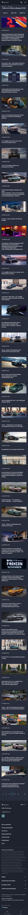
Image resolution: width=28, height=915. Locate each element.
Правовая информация (7, 898)
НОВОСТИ (22, 13)
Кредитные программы (8, 881)
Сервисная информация (9, 888)
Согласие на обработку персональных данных (13, 900)
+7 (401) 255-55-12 (6, 812)
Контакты (4, 831)
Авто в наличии (6, 824)
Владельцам (5, 840)
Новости (5, 13)
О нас (3, 843)
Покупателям (5, 837)
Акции (21, 913)
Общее (3, 877)
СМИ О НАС (14, 13)
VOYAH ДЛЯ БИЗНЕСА (7, 827)
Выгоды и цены (6, 884)
